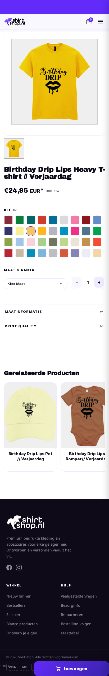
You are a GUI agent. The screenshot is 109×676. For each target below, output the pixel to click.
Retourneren (72, 615)
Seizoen (13, 615)
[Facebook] (9, 567)
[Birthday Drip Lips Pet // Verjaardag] (30, 415)
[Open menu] (100, 21)
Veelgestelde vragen (79, 596)
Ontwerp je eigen (21, 633)
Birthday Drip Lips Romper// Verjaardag (87, 456)
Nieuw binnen (18, 596)
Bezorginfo (70, 605)
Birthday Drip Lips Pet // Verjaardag (30, 456)
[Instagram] (19, 567)
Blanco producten (22, 624)
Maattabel (70, 633)
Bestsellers (16, 605)
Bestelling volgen (76, 624)
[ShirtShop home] (14, 22)
